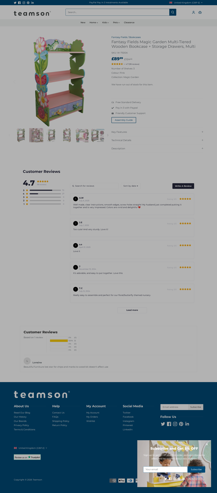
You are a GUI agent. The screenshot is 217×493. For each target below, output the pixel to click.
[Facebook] (170, 478)
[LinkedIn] (183, 478)
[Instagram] (174, 478)
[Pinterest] (179, 478)
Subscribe (196, 469)
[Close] (207, 444)
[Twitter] (165, 478)
